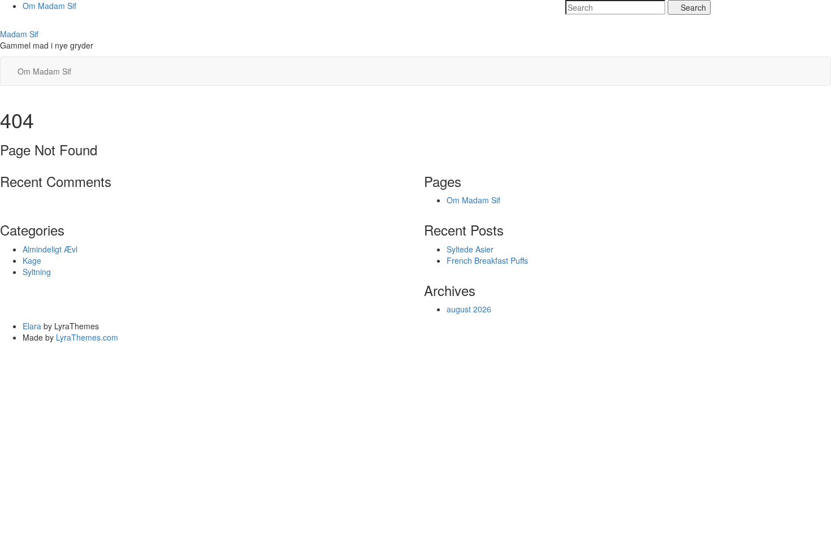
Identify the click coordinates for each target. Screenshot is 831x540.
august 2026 (469, 309)
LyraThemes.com (87, 337)
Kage (32, 260)
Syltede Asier (470, 249)
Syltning (37, 271)
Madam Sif (19, 34)
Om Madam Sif (49, 5)
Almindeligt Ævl (50, 249)
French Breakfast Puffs (487, 260)
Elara (32, 326)
